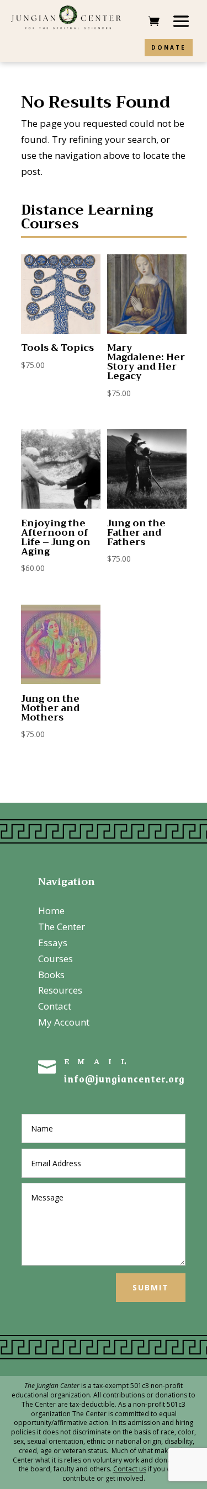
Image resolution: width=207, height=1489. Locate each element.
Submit (150, 1287)
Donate (168, 47)
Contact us (129, 1469)
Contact (54, 1006)
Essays (52, 942)
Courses (55, 958)
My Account (63, 1022)
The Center (61, 926)
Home (51, 910)
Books (51, 974)
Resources (60, 990)
